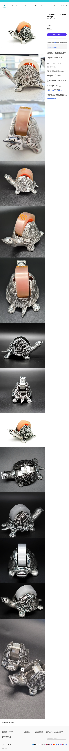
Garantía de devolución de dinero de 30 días (54, 90)
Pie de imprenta (26, 731)
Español (4, 744)
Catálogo (13, 5)
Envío (55, 42)
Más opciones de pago (57, 37)
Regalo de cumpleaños (52, 5)
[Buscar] (61, 6)
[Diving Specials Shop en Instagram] (11, 744)
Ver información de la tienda (52, 47)
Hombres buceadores (20, 5)
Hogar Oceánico (44, 5)
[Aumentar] (51, 31)
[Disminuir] (48, 31)
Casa (9, 5)
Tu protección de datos (39, 732)
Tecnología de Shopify (4, 748)
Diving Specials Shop (11, 747)
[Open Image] (22, 31)
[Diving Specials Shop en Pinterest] (10, 744)
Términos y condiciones (39, 731)
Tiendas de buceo (37, 5)
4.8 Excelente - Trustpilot (51, 98)
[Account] (64, 6)
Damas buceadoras (28, 5)
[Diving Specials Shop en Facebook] (8, 744)
